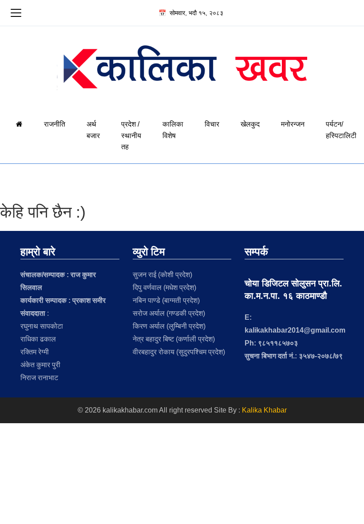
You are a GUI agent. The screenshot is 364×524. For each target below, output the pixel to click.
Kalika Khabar (264, 410)
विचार (212, 124)
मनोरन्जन (293, 124)
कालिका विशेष (172, 129)
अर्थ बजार (93, 129)
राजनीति (54, 124)
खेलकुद (250, 124)
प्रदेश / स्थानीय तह (131, 135)
